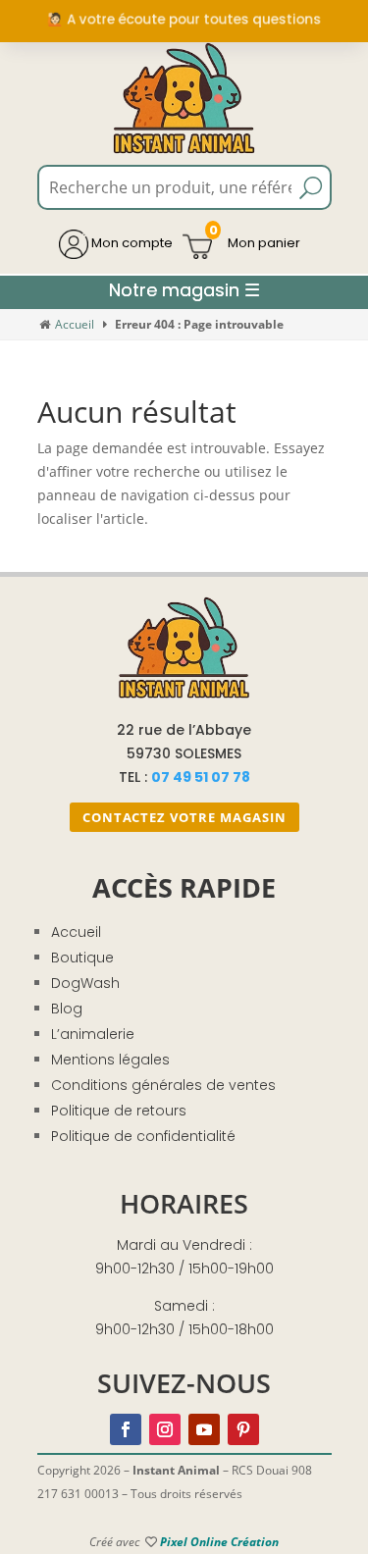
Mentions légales (110, 1059)
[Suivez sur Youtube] (204, 1429)
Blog (66, 1008)
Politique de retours (118, 1110)
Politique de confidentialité (143, 1136)
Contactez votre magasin (184, 817)
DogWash (85, 983)
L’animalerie (92, 1034)
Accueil (74, 324)
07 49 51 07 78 (200, 777)
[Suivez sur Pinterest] (243, 1429)
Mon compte (130, 242)
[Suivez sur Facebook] (125, 1429)
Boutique (82, 957)
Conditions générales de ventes (163, 1085)
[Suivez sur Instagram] (165, 1429)
